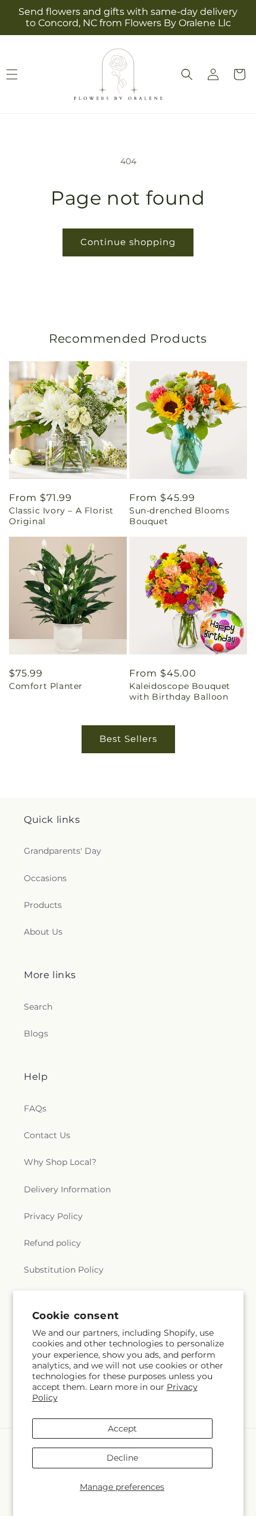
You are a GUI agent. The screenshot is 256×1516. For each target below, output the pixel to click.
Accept (122, 1428)
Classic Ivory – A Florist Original (61, 516)
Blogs (36, 1033)
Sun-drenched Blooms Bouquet (179, 516)
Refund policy (52, 1243)
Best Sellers (128, 738)
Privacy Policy (53, 1216)
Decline (122, 1457)
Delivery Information (67, 1189)
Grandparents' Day (62, 850)
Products (43, 905)
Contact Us (47, 1135)
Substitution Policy (64, 1269)
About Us (43, 931)
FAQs (35, 1108)
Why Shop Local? (60, 1162)
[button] (187, 74)
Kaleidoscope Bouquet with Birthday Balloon (179, 691)
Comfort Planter (46, 686)
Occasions (45, 878)
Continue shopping (128, 242)
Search (38, 1006)
